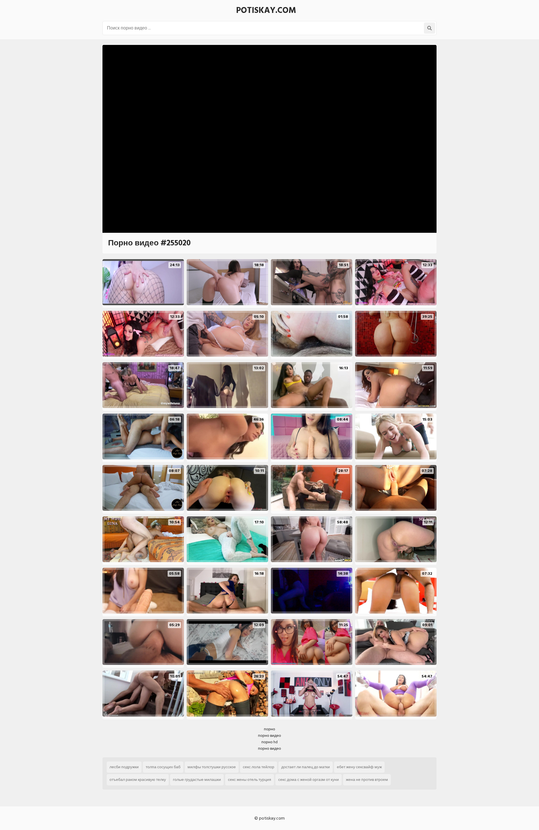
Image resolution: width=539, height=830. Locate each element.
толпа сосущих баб (163, 767)
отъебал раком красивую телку (137, 779)
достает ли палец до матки (305, 767)
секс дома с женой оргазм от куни (308, 779)
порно (269, 729)
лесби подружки (124, 767)
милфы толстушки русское (212, 767)
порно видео (269, 735)
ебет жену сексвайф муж (359, 767)
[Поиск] (429, 28)
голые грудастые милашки (197, 779)
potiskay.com (266, 10)
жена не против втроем (367, 779)
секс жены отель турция (249, 779)
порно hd (269, 742)
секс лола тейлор (258, 767)
